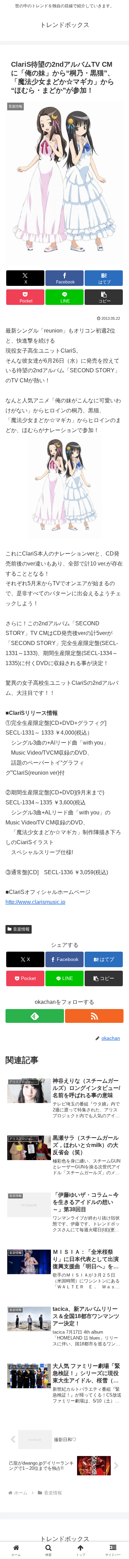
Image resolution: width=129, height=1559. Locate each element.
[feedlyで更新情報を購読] (35, 1016)
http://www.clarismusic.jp (35, 902)
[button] (104, 297)
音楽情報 (21, 929)
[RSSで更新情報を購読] (94, 1016)
